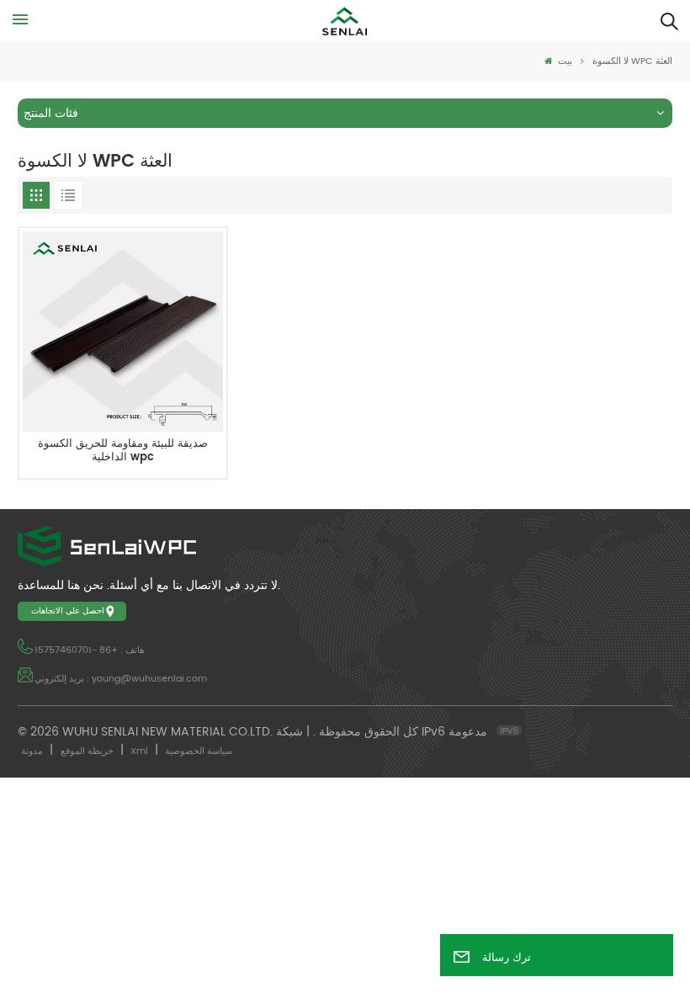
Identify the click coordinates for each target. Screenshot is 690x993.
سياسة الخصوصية (198, 752)
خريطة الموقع (87, 752)
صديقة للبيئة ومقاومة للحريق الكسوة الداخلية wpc (123, 451)
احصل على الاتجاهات (67, 611)
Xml (139, 752)
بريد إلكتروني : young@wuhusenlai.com (120, 679)
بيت (563, 62)
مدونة (32, 752)
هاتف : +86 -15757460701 (89, 650)
